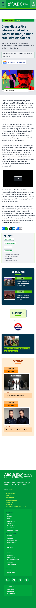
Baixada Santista (12, 570)
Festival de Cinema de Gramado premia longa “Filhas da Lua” (23, 283)
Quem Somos (10, 589)
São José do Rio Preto (13, 560)
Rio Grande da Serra (12, 530)
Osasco (9, 545)
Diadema (9, 516)
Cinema (18, 20)
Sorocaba (10, 562)
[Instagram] (7, 580)
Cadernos (9, 504)
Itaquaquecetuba (12, 540)
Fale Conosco (11, 593)
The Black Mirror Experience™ (15, 396)
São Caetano (10, 528)
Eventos (8, 495)
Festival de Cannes (10, 243)
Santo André (10, 523)
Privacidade (10, 591)
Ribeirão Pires (11, 521)
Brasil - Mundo (9, 20)
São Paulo (10, 547)
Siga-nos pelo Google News (16, 62)
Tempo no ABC (10, 498)
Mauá (8, 519)
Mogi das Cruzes (11, 542)
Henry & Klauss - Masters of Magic (16, 430)
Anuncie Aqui (10, 587)
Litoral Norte (11, 572)
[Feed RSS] (26, 580)
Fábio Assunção (9, 239)
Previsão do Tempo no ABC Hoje (16, 507)
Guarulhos (10, 538)
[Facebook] (14, 580)
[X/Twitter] (20, 580)
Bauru (9, 553)
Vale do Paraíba (11, 564)
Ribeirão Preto (11, 557)
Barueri (9, 536)
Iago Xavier (8, 247)
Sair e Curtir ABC (11, 500)
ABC (8, 514)
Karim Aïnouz (8, 251)
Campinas (9, 555)
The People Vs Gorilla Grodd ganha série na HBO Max (23, 297)
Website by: (8, 489)
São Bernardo (11, 525)
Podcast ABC (10, 502)
